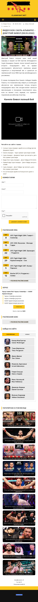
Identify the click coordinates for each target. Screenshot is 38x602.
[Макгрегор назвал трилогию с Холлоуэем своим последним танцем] (19, 503)
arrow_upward (34, 598)
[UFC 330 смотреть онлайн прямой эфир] (19, 421)
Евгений (31, 24)
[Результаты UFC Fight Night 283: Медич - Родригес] (19, 454)
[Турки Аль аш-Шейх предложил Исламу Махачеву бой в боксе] (19, 552)
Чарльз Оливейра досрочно (12, 298)
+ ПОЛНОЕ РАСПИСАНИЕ (19, 281)
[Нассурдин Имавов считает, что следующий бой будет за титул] (19, 437)
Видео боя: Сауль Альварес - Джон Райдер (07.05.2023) (19, 160)
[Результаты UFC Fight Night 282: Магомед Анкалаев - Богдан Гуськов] (19, 470)
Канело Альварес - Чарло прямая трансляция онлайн (19, 153)
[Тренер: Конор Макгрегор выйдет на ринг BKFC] (19, 569)
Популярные (10, 334)
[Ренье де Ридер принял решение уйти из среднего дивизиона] (19, 486)
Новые (27, 334)
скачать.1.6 (6, 26)
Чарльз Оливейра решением (12, 296)
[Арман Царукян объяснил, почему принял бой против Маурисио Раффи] (19, 519)
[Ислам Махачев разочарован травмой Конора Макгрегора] (19, 536)
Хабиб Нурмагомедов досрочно (14, 303)
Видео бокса (7, 24)
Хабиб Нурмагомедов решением (14, 301)
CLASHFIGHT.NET (19, 15)
